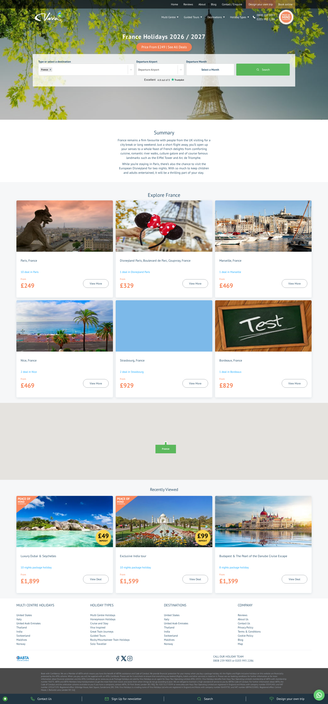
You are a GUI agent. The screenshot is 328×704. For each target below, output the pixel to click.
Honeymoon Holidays (102, 619)
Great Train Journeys (101, 631)
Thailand (21, 627)
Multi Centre (168, 17)
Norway (20, 644)
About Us (243, 619)
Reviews (188, 4)
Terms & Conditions (249, 631)
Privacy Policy (245, 627)
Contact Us (244, 623)
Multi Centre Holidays (102, 615)
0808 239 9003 (266, 15)
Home (174, 4)
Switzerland (23, 635)
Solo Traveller (98, 644)
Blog (213, 4)
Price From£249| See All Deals (164, 47)
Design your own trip (261, 4)
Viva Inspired (97, 627)
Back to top (315, 685)
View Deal (96, 579)
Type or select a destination (54, 65)
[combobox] (53, 69)
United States (24, 615)
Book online (285, 4)
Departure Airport (147, 65)
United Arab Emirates (28, 623)
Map (240, 644)
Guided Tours (191, 17)
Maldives (21, 639)
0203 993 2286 (266, 19)
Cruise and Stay (99, 623)
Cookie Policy (245, 635)
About (202, 4)
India (19, 631)
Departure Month (202, 65)
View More (96, 283)
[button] (50, 69)
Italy (19, 619)
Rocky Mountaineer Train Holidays (110, 639)
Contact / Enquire (232, 4)
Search (266, 69)
